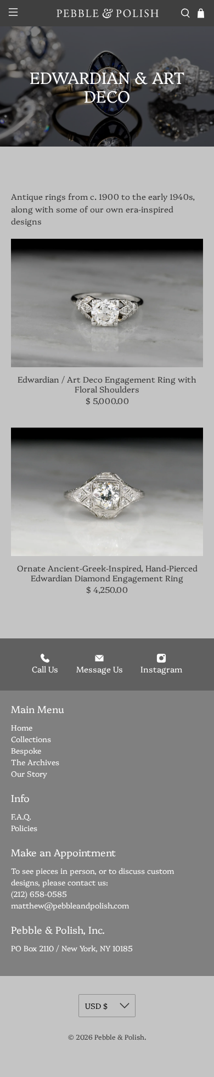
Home (21, 727)
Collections (31, 738)
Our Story (29, 773)
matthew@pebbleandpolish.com (70, 905)
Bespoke (26, 750)
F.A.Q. (21, 816)
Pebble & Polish (119, 1036)
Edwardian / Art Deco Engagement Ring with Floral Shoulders (107, 383)
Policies (24, 827)
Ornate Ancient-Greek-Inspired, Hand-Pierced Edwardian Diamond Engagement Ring (107, 572)
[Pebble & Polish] (107, 13)
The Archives (35, 761)
